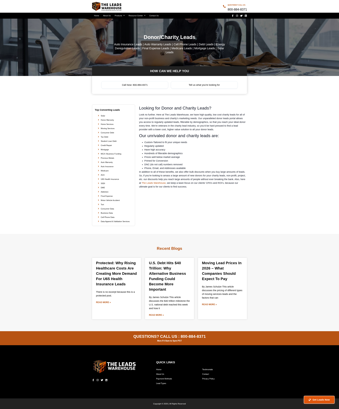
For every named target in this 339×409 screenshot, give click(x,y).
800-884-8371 (193, 336)
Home (96, 16)
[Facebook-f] (232, 16)
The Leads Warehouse (154, 183)
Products (118, 16)
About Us (107, 16)
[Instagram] (237, 16)
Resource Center (136, 16)
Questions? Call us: (237, 5)
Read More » (103, 302)
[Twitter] (241, 16)
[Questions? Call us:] (224, 6)
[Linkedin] (246, 16)
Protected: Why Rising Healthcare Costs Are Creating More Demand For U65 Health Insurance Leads (116, 273)
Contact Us (154, 16)
